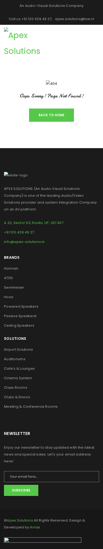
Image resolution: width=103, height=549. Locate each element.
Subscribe (21, 490)
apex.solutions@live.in (74, 18)
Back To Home (52, 115)
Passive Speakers (20, 315)
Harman (11, 268)
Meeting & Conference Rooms (31, 406)
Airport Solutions (18, 349)
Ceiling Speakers (19, 325)
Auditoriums (14, 359)
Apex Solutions (20, 520)
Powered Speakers (21, 306)
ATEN (8, 277)
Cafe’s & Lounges (19, 368)
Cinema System (18, 378)
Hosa (8, 296)
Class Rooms (15, 387)
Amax (35, 527)
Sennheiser (14, 287)
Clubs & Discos (17, 397)
